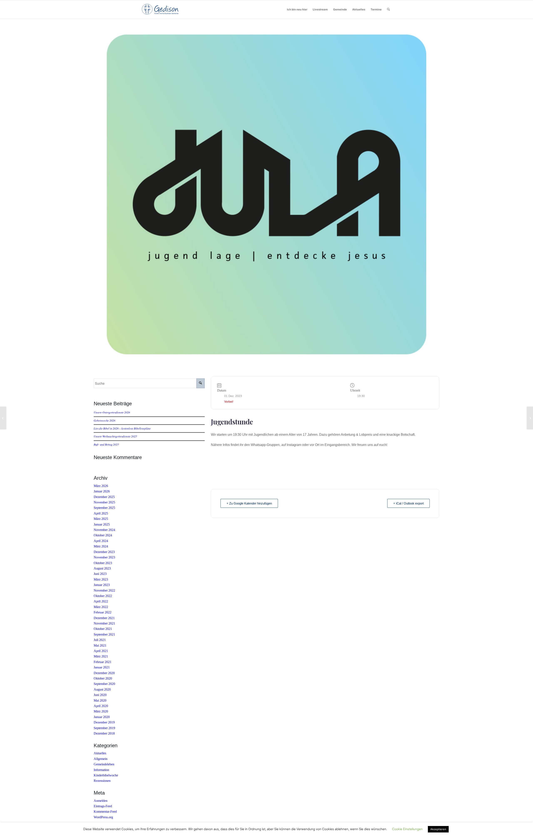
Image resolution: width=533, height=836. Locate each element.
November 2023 (104, 557)
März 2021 (101, 656)
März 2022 (101, 607)
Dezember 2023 (104, 552)
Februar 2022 (102, 612)
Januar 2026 (102, 491)
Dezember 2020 (104, 673)
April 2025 (101, 513)
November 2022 (104, 590)
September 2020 (104, 684)
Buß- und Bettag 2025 (106, 444)
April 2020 (101, 706)
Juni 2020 (100, 695)
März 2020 (101, 711)
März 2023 (101, 579)
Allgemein (100, 759)
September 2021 (104, 634)
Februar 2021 (102, 662)
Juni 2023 (100, 574)
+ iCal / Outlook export (408, 503)
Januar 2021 (102, 667)
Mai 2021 (100, 645)
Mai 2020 (100, 700)
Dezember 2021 (104, 618)
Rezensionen (102, 780)
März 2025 (101, 519)
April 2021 (101, 651)
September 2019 (104, 728)
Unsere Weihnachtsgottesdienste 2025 (115, 436)
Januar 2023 (102, 585)
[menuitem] (297, 9)
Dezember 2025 (104, 497)
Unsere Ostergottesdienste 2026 (112, 412)
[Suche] (388, 9)
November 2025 (104, 502)
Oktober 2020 (103, 678)
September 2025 (104, 507)
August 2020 (102, 689)
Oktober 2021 (103, 629)
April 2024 (101, 541)
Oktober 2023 (103, 563)
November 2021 (104, 623)
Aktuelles (100, 753)
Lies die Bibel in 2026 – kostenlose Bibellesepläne (122, 428)
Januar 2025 (102, 524)
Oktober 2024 (103, 535)
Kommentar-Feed (105, 811)
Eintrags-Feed (103, 806)
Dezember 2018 (104, 733)
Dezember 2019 (104, 722)
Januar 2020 (102, 717)
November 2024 (104, 530)
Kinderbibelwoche (106, 775)
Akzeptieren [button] (438, 829)
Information (101, 770)
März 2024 (101, 546)
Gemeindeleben (104, 764)
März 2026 (101, 486)
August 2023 (102, 568)
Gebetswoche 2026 (104, 420)
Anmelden (100, 800)
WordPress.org (103, 817)
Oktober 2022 (103, 596)
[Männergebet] (530, 418)
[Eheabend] (3, 418)
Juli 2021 (100, 640)
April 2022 (101, 601)
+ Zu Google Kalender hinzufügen (249, 503)
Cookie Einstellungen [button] (407, 829)
